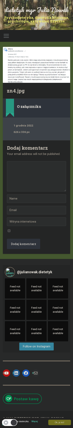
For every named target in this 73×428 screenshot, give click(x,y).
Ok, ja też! (59, 422)
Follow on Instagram (36, 346)
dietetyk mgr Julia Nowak (36, 10)
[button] (9, 422)
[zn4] (36, 65)
